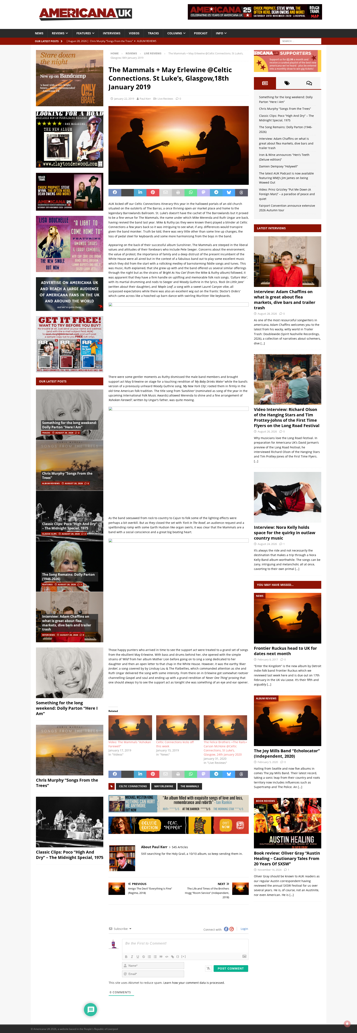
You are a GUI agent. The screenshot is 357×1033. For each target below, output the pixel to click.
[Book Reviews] (287, 823)
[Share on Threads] (241, 192)
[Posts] (265, 83)
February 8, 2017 (268, 659)
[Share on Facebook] (114, 192)
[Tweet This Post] (127, 192)
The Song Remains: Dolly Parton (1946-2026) (68, 576)
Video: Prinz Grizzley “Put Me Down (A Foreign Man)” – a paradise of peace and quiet (287, 194)
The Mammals (190, 786)
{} (177, 956)
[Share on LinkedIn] (140, 192)
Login (244, 929)
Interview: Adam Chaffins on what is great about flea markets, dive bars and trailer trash (66, 623)
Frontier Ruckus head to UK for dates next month (285, 650)
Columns (174, 33)
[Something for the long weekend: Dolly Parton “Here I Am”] (69, 414)
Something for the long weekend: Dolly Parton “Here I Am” (69, 424)
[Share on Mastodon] (203, 192)
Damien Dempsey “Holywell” (278, 166)
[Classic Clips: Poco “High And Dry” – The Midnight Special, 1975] (69, 516)
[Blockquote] (161, 956)
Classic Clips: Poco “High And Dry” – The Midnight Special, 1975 (69, 526)
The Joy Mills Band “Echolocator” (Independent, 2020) (287, 753)
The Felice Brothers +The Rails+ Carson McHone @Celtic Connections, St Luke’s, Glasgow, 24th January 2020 (225, 748)
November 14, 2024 (269, 870)
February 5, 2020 (268, 762)
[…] (263, 343)
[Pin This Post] (152, 192)
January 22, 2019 (124, 98)
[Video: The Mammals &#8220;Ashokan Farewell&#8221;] (130, 727)
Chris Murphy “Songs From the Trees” (67, 475)
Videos (134, 33)
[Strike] (143, 956)
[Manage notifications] (347, 1024)
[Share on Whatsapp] (190, 192)
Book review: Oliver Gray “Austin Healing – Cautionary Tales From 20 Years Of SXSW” (287, 858)
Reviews (58, 33)
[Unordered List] (155, 956)
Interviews (111, 33)
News (39, 33)
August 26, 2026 (267, 431)
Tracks (153, 33)
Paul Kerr (145, 98)
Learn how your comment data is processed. (194, 983)
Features (83, 33)
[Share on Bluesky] (229, 192)
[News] (287, 618)
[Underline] (138, 956)
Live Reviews (165, 98)
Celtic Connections (133, 786)
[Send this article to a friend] (165, 192)
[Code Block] (167, 956)
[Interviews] (287, 261)
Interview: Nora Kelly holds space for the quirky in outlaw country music (284, 532)
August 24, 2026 (267, 544)
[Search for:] (300, 41)
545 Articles (180, 847)
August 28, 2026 (64, 432)
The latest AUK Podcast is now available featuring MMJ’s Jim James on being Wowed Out (286, 178)
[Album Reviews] (287, 720)
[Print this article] (178, 192)
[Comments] (309, 83)
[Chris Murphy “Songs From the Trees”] (69, 465)
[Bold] (126, 956)
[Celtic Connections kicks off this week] (178, 727)
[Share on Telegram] (216, 192)
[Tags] (287, 83)
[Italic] (132, 956)
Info (219, 33)
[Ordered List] (149, 956)
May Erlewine (163, 786)
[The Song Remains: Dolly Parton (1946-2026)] (69, 566)
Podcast (200, 33)
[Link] (172, 956)
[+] (183, 956)
